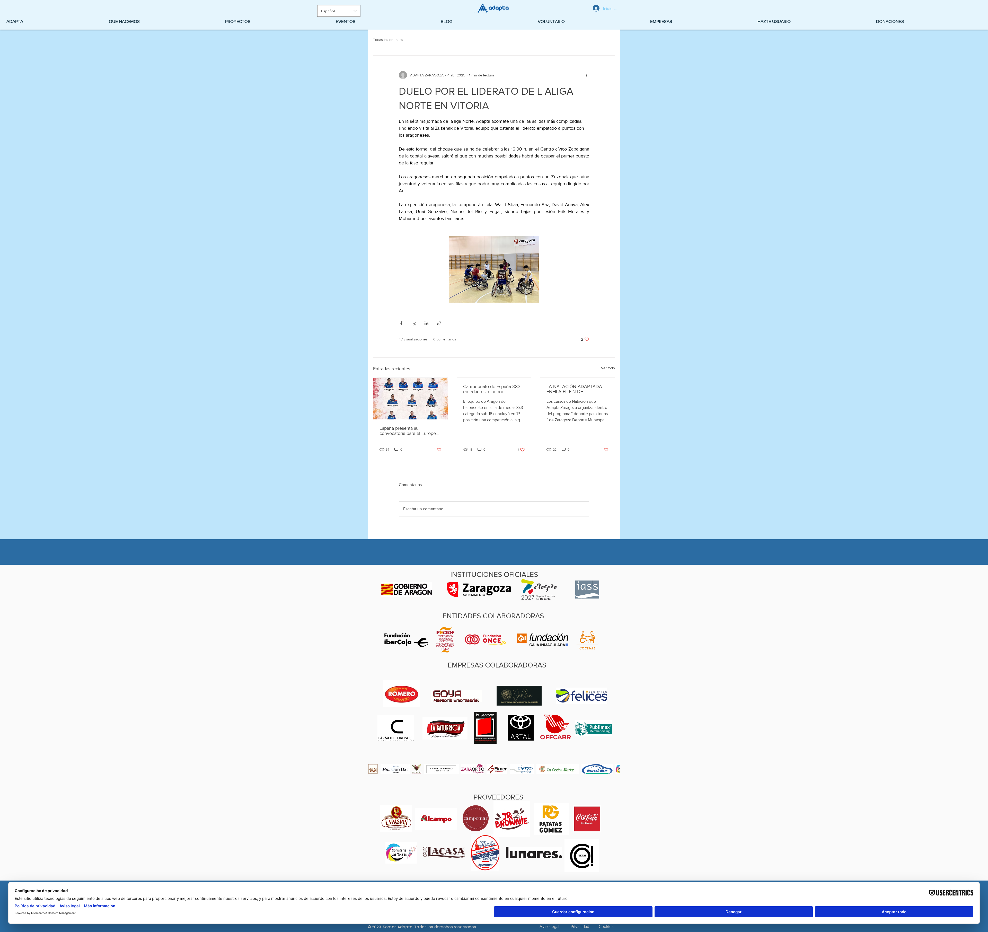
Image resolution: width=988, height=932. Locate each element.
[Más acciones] (586, 75)
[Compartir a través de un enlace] (439, 323)
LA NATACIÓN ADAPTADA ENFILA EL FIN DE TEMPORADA (574, 389)
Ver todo (608, 368)
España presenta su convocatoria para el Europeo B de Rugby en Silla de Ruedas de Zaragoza (409, 431)
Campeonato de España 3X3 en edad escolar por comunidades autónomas (492, 389)
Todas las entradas (388, 40)
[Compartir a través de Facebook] (401, 323)
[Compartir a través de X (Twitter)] (413, 323)
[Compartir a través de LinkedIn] (426, 323)
